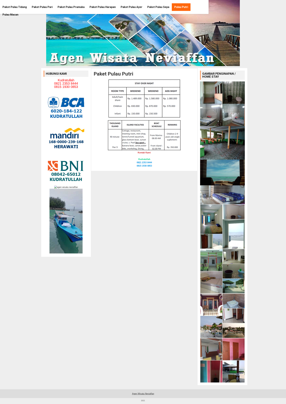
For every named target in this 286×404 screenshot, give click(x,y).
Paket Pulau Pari (42, 7)
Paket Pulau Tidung (14, 7)
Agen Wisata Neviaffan (143, 393)
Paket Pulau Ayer (131, 7)
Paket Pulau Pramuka (71, 7)
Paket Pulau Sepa (158, 7)
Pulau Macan (10, 14)
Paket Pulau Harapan (103, 7)
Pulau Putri (181, 7)
